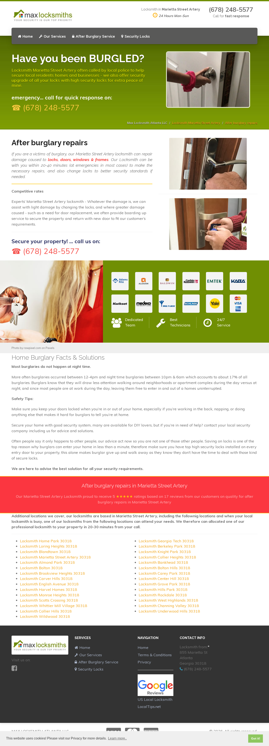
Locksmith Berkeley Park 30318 (167, 546)
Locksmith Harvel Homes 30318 (48, 589)
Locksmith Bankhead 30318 (163, 562)
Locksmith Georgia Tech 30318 (166, 541)
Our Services (55, 36)
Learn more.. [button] (117, 738)
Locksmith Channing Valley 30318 (169, 605)
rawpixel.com (32, 348)
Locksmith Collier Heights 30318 (167, 557)
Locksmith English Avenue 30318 (49, 584)
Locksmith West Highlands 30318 (168, 600)
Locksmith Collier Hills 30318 (46, 611)
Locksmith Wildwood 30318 (45, 616)
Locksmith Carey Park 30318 (164, 573)
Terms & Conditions (155, 654)
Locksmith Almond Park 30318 (47, 562)
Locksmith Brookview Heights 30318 (52, 573)
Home (27, 36)
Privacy (144, 662)
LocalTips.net (149, 706)
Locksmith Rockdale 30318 (163, 595)
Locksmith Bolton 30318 (41, 567)
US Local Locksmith (155, 699)
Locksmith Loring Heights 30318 (48, 546)
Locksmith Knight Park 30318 (165, 551)
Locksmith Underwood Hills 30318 (169, 611)
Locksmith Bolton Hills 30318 (164, 567)
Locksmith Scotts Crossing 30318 (49, 600)
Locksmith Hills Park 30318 (163, 589)
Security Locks (137, 36)
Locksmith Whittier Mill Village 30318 (53, 605)
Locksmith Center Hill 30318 (164, 578)
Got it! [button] (255, 738)
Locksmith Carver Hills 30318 (46, 578)
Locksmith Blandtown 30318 (45, 551)
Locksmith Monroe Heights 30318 (49, 595)
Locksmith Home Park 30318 (46, 541)
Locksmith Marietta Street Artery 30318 (55, 557)
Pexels (50, 348)
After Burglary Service (95, 36)
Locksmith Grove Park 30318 (164, 584)
